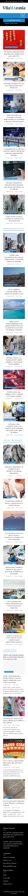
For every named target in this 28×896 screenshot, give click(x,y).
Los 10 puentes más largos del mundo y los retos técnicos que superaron (14, 604)
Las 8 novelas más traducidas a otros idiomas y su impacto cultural (13, 803)
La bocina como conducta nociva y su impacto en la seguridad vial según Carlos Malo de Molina (14, 428)
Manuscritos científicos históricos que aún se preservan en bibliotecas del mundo (14, 570)
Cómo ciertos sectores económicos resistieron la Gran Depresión (14, 218)
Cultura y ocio (9, 671)
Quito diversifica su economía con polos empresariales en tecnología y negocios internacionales (14, 118)
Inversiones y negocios (11, 47)
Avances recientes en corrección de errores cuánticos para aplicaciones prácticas (14, 639)
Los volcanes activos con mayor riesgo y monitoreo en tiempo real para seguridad (14, 536)
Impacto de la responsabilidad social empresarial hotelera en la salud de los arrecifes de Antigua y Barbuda (14, 325)
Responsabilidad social (11, 250)
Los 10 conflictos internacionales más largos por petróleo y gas (14, 291)
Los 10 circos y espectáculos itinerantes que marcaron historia (13, 763)
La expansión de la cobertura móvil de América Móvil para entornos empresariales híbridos (14, 152)
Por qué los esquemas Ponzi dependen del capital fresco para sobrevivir (14, 54)
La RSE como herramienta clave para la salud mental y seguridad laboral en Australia (14, 258)
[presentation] (21, 24)
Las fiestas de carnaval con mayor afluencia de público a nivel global (13, 720)
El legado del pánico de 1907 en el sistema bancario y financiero (14, 85)
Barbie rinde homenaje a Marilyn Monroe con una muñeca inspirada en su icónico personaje (12, 24)
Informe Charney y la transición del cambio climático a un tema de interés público (14, 361)
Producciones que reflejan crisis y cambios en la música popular (14, 394)
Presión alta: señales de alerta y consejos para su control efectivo (14, 503)
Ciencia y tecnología (10, 462)
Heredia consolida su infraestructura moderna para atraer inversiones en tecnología (14, 186)
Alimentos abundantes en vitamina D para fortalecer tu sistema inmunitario (14, 470)
